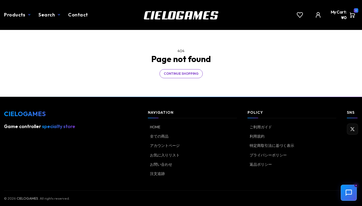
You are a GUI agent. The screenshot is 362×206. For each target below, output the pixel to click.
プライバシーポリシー (268, 155)
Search (46, 15)
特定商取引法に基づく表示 (272, 145)
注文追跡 (157, 173)
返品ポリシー (261, 164)
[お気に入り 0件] (300, 15)
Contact (78, 15)
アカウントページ (165, 145)
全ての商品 (159, 136)
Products (14, 15)
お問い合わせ (161, 164)
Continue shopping (181, 74)
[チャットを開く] (349, 193)
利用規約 (257, 136)
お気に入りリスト (165, 155)
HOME (155, 127)
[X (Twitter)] (352, 129)
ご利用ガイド (261, 127)
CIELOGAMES (27, 198)
